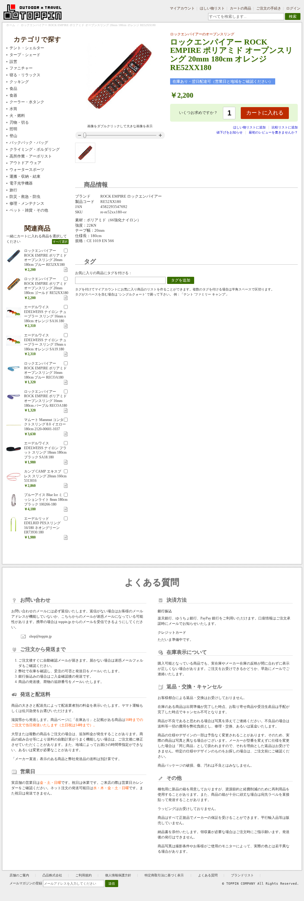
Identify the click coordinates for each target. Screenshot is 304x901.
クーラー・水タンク (27, 102)
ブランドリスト (242, 875)
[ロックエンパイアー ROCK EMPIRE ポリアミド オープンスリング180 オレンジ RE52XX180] (85, 153)
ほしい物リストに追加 (250, 127)
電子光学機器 (21, 183)
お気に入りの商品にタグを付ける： (103, 273)
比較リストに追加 (285, 127)
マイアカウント (182, 8)
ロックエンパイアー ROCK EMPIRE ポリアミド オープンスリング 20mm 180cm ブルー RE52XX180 (45, 258)
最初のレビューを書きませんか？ (273, 132)
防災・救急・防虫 (25, 196)
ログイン (293, 8)
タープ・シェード (25, 55)
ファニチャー (21, 68)
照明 (13, 129)
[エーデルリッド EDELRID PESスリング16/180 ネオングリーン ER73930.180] (13, 524)
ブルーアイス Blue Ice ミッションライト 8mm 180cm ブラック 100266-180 (45, 499)
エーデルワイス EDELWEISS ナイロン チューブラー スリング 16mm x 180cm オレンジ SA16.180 (45, 314)
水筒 (13, 109)
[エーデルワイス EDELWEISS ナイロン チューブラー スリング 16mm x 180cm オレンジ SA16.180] (13, 312)
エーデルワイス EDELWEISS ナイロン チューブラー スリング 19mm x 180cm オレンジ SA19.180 (45, 342)
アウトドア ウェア (25, 163)
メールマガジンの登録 (26, 883)
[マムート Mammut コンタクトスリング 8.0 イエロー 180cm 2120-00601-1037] (13, 425)
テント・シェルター (27, 48)
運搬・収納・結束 (25, 176)
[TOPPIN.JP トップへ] (33, 13)
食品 (13, 88)
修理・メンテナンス (27, 203)
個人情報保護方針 (118, 875)
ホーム (10, 25)
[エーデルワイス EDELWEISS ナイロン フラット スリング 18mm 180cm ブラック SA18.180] (13, 448)
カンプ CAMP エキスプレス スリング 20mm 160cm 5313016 (45, 476)
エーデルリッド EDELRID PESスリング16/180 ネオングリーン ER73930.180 (42, 526)
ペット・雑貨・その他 (29, 210)
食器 (13, 95)
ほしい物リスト (212, 8)
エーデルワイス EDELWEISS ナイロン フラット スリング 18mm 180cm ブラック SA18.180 (45, 450)
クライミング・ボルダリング (35, 149)
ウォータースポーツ (27, 169)
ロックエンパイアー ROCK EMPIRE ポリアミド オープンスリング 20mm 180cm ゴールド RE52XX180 (46, 286)
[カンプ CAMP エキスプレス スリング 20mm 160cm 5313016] (13, 476)
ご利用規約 (83, 875)
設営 (13, 61)
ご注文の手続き (268, 8)
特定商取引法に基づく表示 (165, 875)
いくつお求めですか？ (198, 112)
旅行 (13, 190)
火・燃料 (17, 115)
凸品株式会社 (52, 875)
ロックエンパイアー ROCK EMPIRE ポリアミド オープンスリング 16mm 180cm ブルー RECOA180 (45, 370)
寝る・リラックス (25, 75)
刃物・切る (19, 122)
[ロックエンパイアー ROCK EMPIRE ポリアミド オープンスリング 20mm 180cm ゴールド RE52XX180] (13, 284)
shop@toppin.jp (40, 636)
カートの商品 (240, 8)
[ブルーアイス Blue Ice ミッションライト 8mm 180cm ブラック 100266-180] (13, 500)
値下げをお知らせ (229, 132)
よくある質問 (208, 875)
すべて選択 (60, 241)
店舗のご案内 (19, 875)
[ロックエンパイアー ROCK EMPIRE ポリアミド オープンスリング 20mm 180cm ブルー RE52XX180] (13, 256)
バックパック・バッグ (29, 142)
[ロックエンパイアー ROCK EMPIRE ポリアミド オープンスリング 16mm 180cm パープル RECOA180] (13, 397)
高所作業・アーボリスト (31, 156)
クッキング (19, 82)
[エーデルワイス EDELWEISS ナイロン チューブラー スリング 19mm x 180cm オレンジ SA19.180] (13, 340)
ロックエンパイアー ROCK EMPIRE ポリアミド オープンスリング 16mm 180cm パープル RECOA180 (45, 399)
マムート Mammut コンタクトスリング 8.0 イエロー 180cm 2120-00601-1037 (45, 424)
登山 (13, 136)
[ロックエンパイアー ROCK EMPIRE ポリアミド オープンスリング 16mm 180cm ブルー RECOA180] (13, 368)
